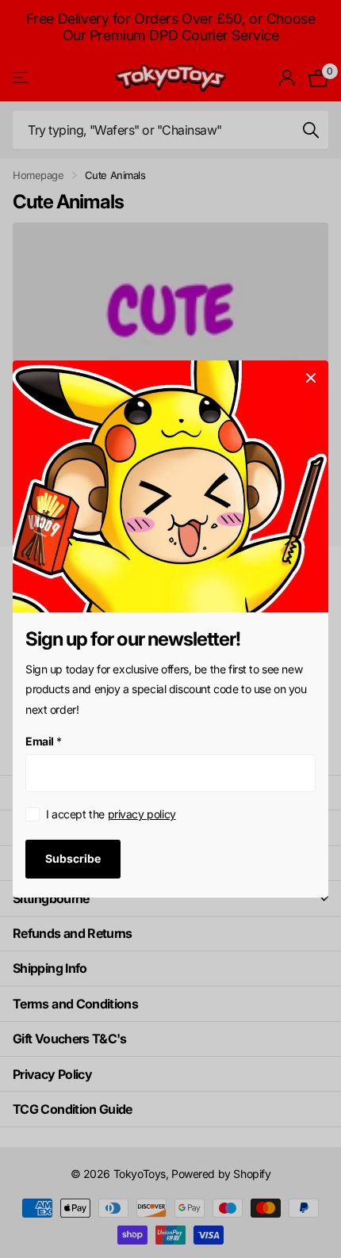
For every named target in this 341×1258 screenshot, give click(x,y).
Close (310, 377)
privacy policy (142, 814)
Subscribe (73, 858)
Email (43, 741)
